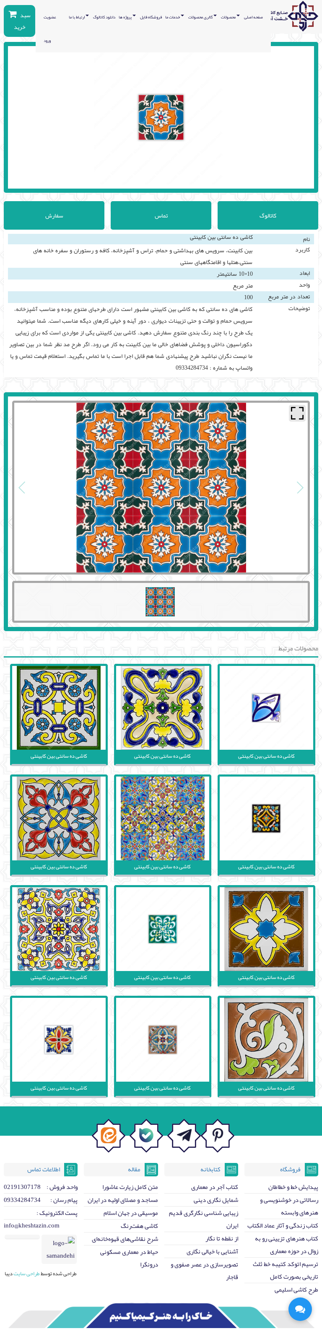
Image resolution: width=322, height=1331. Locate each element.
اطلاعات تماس (43, 1169)
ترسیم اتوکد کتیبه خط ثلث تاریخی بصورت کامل (285, 1270)
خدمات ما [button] (173, 17)
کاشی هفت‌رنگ (139, 1226)
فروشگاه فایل (151, 17)
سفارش (54, 215)
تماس (161, 215)
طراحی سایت (26, 1273)
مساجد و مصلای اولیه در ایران (123, 1200)
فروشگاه (290, 1169)
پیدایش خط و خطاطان (293, 1187)
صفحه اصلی (253, 17)
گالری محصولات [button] (200, 17)
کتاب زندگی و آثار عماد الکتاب (282, 1225)
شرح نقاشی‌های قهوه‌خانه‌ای (125, 1239)
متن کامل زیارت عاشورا (130, 1187)
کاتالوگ (268, 215)
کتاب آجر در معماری (214, 1187)
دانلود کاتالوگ (104, 17)
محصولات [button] (228, 17)
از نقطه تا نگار (221, 1238)
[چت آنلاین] (300, 1309)
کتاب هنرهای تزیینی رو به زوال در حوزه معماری (286, 1244)
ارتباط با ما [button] (77, 17)
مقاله (134, 1169)
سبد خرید (22, 21)
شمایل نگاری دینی (216, 1200)
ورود (47, 40)
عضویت (50, 17)
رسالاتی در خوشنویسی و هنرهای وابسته (289, 1206)
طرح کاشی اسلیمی (296, 1289)
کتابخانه (210, 1169)
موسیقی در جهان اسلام (131, 1213)
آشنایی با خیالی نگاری (212, 1251)
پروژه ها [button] (125, 17)
